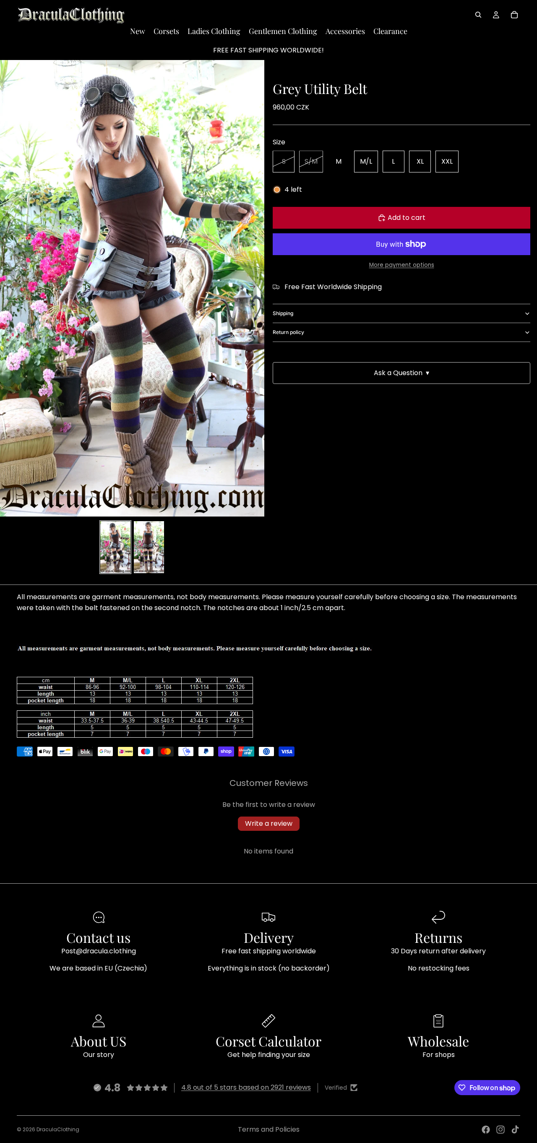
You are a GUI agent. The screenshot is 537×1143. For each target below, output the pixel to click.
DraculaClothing (57, 1129)
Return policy (288, 332)
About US (98, 1041)
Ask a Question (401, 373)
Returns (438, 937)
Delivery (269, 937)
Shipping (283, 313)
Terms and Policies (269, 1129)
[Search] (478, 14)
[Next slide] (255, 288)
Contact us (98, 937)
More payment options (401, 265)
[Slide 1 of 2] (115, 547)
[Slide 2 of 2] (149, 547)
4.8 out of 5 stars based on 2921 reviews (246, 1087)
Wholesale (438, 1041)
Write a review (268, 823)
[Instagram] (500, 1130)
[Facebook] (486, 1130)
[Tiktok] (515, 1130)
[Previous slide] (9, 288)
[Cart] (514, 14)
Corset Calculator (268, 1041)
